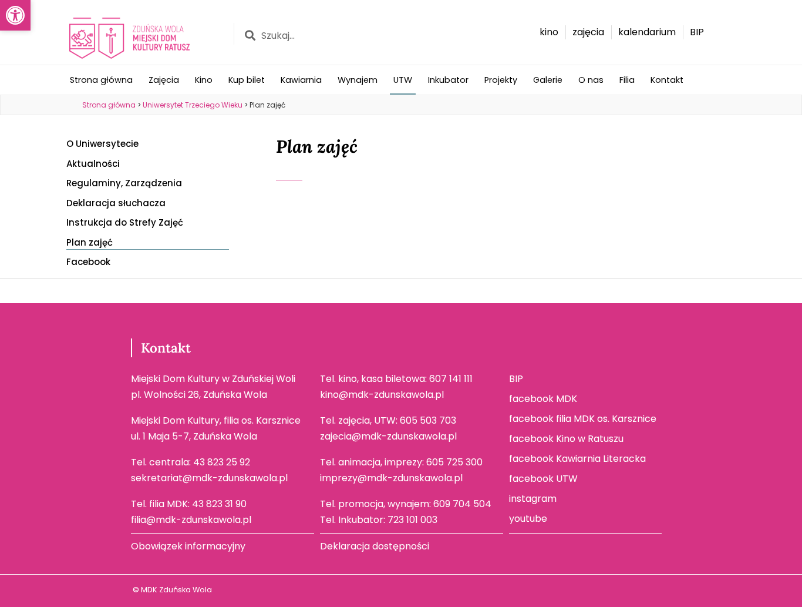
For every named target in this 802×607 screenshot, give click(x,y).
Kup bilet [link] (246, 80)
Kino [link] (204, 80)
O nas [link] (591, 80)
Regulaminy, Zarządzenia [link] (124, 183)
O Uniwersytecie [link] (102, 144)
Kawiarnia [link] (301, 80)
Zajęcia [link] (164, 80)
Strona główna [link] (101, 80)
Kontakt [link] (667, 80)
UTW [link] (402, 80)
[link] (15, 15)
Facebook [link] (88, 262)
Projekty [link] (500, 80)
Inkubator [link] (448, 80)
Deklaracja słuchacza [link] (116, 203)
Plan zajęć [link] (89, 242)
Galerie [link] (547, 80)
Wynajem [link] (358, 80)
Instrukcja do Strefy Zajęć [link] (124, 222)
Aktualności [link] (93, 163)
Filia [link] (627, 80)
